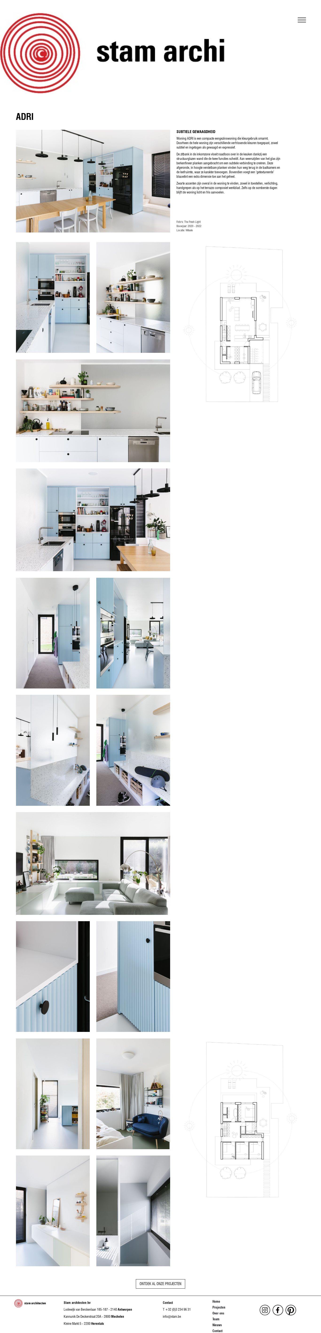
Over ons (218, 1313)
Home (216, 1301)
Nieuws (217, 1325)
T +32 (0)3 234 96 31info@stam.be (177, 1313)
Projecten (218, 1307)
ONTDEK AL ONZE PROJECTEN (160, 1284)
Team (215, 1319)
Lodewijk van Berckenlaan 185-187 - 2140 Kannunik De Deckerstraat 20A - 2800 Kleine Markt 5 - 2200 (98, 1316)
